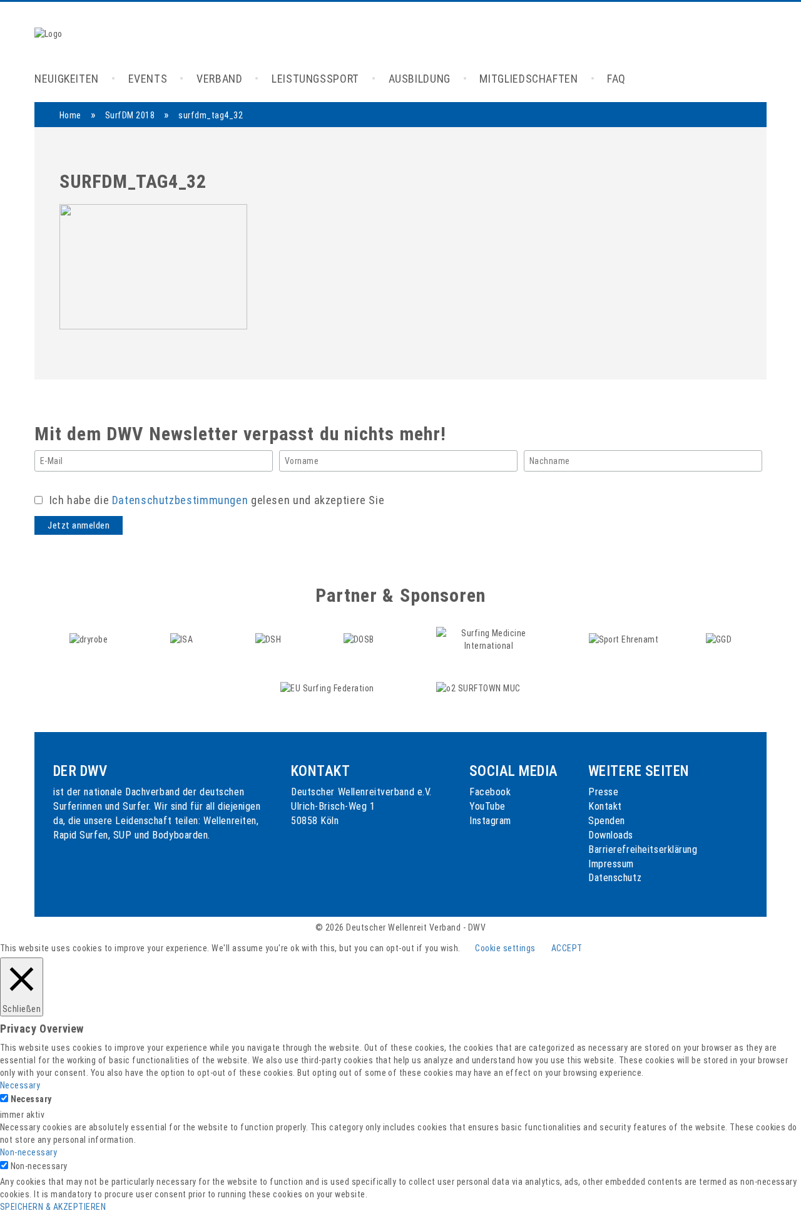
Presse (603, 792)
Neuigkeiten (66, 78)
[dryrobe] (89, 639)
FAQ (616, 78)
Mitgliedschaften (528, 78)
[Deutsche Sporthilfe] (269, 639)
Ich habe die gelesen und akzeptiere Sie (215, 500)
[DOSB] (360, 639)
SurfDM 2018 (130, 115)
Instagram (490, 821)
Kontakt (605, 806)
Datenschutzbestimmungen (180, 500)
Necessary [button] (20, 1085)
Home (70, 115)
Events (148, 78)
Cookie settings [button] (505, 948)
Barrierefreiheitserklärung (643, 849)
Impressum (611, 864)
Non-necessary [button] (28, 1152)
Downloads (610, 835)
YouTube (487, 806)
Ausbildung (420, 78)
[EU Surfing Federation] (328, 688)
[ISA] (182, 639)
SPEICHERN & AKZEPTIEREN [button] (53, 1207)
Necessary (31, 1099)
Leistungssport (315, 78)
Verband (219, 78)
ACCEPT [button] (567, 948)
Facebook (490, 792)
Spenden (606, 821)
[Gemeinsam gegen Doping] (719, 639)
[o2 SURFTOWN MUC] (478, 688)
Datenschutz (614, 878)
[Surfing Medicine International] (490, 639)
